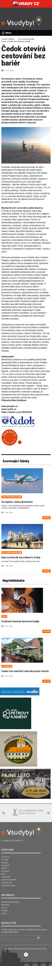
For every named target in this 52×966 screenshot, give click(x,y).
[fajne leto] (25, 783)
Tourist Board (6, 883)
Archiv (3, 913)
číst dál (46, 518)
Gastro (4, 868)
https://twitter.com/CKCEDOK (16, 412)
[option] (18, 813)
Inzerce (4, 908)
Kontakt (4, 910)
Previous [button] (3, 813)
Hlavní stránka (7, 39)
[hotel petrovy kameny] (15, 713)
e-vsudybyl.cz (6, 841)
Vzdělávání (5, 877)
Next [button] (48, 813)
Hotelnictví (5, 865)
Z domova (5, 857)
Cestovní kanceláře (26, 39)
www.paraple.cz (9, 406)
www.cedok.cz (8, 409)
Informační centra (8, 885)
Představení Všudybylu (10, 902)
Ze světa (4, 860)
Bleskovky (5, 905)
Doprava (4, 863)
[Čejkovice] (18, 749)
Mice (3, 874)
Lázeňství (5, 871)
